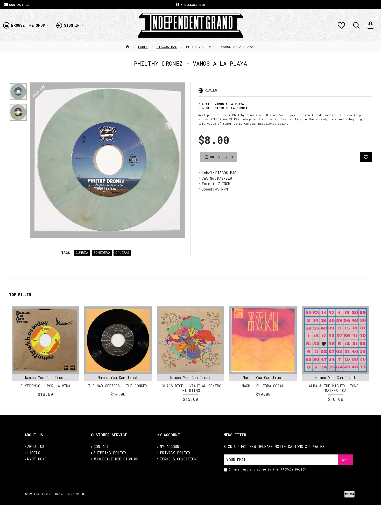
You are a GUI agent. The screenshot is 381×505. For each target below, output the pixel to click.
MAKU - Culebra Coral (263, 386)
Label (143, 46)
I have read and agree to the (267, 469)
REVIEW (211, 90)
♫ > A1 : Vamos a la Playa (221, 104)
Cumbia (82, 252)
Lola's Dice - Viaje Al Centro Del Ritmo (190, 388)
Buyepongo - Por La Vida (45, 386)
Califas (122, 252)
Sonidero (102, 252)
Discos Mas (167, 46)
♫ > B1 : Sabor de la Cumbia (223, 108)
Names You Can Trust (45, 377)
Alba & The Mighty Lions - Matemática (336, 388)
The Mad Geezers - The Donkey (117, 386)
